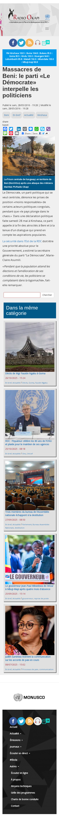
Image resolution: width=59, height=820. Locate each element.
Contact (15, 805)
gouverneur (27, 598)
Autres (13, 766)
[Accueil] (29, 15)
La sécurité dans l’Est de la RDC (22, 241)
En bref (16, 115)
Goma (31, 382)
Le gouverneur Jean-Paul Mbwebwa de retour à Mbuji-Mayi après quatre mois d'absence (29, 587)
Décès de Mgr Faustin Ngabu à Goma (25, 373)
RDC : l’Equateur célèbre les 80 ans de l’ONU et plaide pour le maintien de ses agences (28, 442)
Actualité (28, 115)
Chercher (47, 294)
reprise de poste (41, 598)
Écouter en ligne (19, 772)
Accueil (13, 726)
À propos (16, 779)
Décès (25, 382)
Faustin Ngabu (41, 382)
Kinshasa (42, 115)
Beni (6, 115)
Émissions (15, 740)
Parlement (27, 524)
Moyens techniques (21, 786)
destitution (19, 527)
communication (46, 669)
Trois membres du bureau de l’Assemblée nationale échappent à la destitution (27, 513)
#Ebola (13, 759)
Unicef (30, 453)
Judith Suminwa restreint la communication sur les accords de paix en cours (28, 658)
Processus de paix (30, 669)
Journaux (15, 746)
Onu (24, 453)
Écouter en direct (19, 753)
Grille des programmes (23, 792)
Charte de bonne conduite (25, 799)
